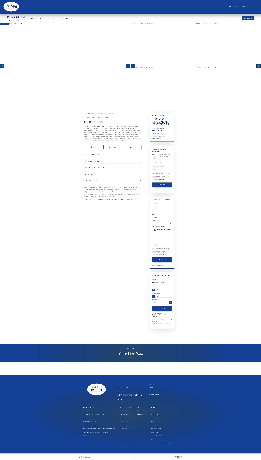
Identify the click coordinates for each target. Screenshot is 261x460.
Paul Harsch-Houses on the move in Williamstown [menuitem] (162, 443)
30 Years (156, 282)
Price (153, 287)
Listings (91, 199)
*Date (153, 214)
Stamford (116, 199)
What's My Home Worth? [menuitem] (125, 410)
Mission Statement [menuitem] (155, 414)
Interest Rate (155, 299)
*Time (153, 220)
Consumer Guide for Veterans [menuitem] (89, 425)
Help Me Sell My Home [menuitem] (154, 394)
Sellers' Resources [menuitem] (124, 421)
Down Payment (156, 293)
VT (95, 199)
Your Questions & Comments (158, 226)
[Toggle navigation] (254, 6)
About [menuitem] (152, 410)
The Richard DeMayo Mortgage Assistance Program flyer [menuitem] (95, 432)
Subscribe (162, 184)
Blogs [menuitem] (152, 421)
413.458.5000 (244, 6)
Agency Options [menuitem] (123, 425)
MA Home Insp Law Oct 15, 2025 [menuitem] (89, 421)
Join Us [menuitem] (152, 439)
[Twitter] (125, 402)
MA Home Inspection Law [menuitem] (125, 428)
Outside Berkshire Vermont (105, 199)
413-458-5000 (158, 131)
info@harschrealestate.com (129, 395)
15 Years (162, 282)
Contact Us (154, 138)
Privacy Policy (161, 179)
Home (85, 199)
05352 (123, 199)
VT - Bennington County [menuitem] (141, 414)
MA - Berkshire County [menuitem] (141, 410)
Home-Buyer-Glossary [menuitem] (88, 435)
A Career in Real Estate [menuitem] (156, 435)
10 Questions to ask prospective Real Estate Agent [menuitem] (94, 414)
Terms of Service (158, 265)
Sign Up (231, 6)
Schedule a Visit (167, 199)
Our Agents (159, 138)
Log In (236, 6)
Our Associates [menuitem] (154, 425)
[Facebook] (118, 402)
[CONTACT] (248, 18)
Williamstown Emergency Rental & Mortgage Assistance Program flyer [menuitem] (99, 428)
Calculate (162, 308)
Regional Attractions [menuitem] (156, 428)
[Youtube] (121, 402)
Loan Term (155, 279)
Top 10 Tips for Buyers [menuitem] (87, 410)
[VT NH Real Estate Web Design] (178, 457)
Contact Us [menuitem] (151, 387)
